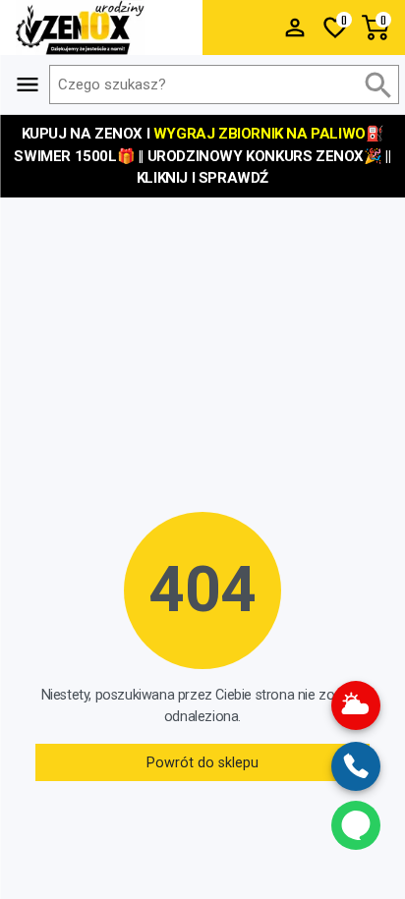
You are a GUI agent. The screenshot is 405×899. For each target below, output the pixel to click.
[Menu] (295, 28)
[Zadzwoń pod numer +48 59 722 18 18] (355, 766)
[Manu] (27, 84)
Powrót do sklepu (202, 763)
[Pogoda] (355, 705)
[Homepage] (101, 27)
